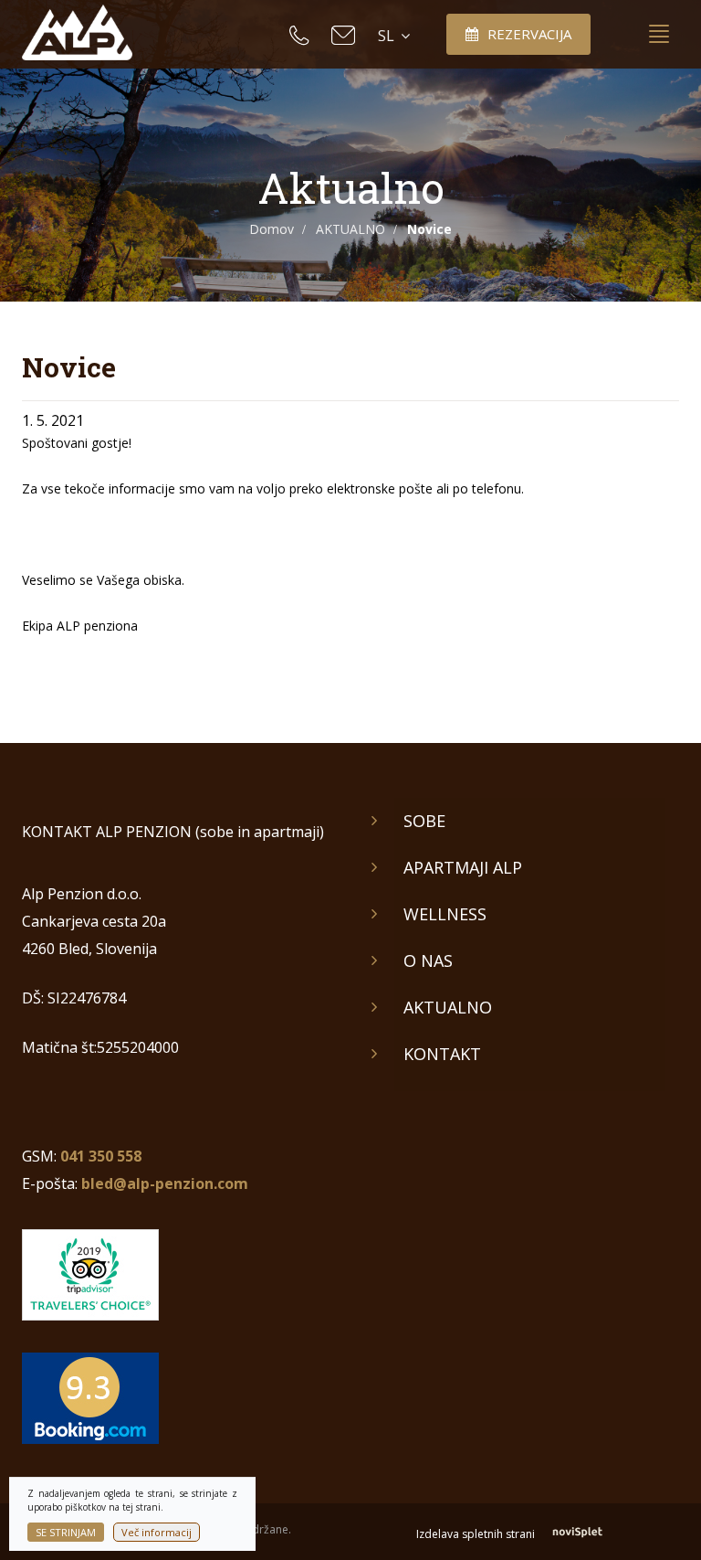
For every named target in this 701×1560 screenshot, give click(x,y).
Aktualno (447, 1007)
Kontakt (442, 1054)
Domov (271, 229)
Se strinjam (66, 1532)
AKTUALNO (350, 229)
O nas (428, 960)
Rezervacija (529, 34)
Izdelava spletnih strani (477, 1534)
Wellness (445, 914)
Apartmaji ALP (462, 867)
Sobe (424, 821)
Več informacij (156, 1532)
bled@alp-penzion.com (164, 1183)
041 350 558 (100, 1156)
